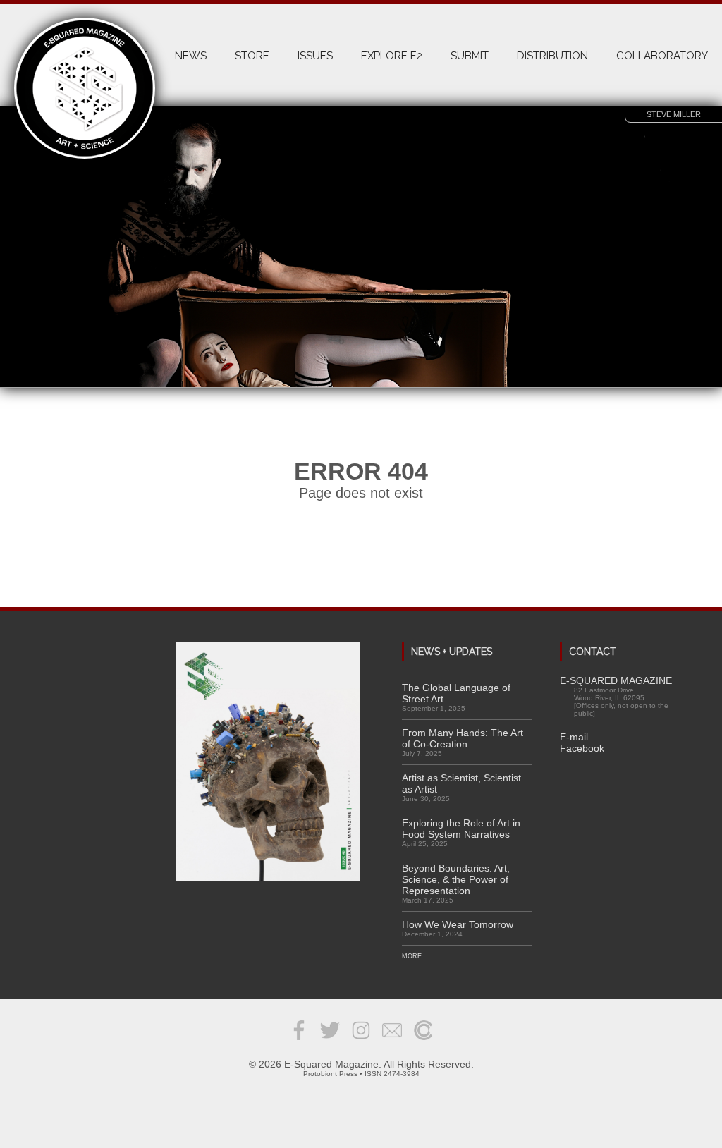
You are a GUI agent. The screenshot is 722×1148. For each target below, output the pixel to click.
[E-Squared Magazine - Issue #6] (268, 762)
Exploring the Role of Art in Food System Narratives (461, 828)
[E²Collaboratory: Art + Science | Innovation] (423, 1040)
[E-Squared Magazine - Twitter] (330, 1040)
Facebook (582, 748)
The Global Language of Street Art (456, 693)
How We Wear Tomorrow (457, 924)
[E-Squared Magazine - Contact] (392, 1040)
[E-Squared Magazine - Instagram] (361, 1040)
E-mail (574, 737)
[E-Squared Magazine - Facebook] (299, 1040)
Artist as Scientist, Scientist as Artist (461, 783)
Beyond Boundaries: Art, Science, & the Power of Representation (456, 879)
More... (415, 956)
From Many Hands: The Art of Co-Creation (462, 738)
